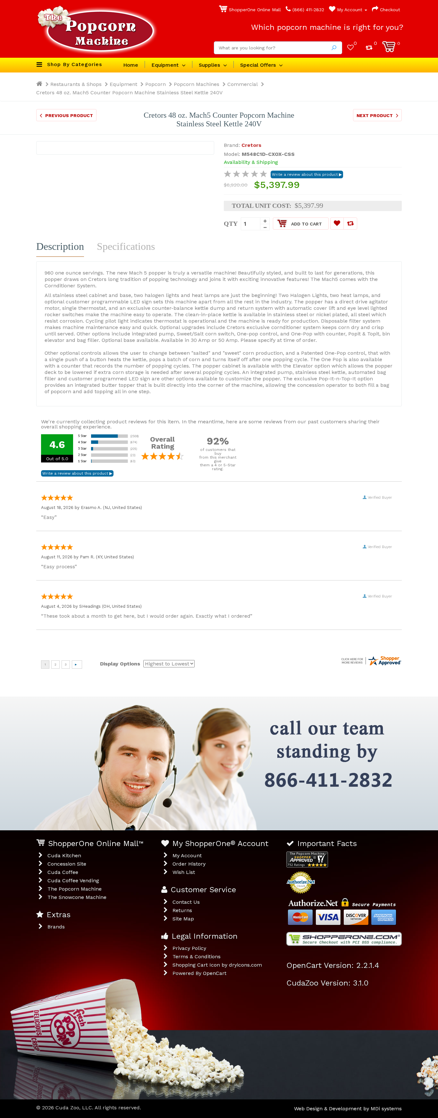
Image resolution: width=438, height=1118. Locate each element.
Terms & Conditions (197, 956)
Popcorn (155, 84)
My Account (349, 9)
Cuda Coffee (62, 872)
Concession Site (66, 864)
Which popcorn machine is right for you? (327, 27)
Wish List (184, 872)
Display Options (120, 664)
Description (60, 246)
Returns (182, 910)
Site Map (183, 919)
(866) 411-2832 (307, 9)
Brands (56, 927)
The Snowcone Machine (76, 897)
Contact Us (186, 902)
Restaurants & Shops (76, 84)
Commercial (242, 84)
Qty (231, 223)
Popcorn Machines (196, 84)
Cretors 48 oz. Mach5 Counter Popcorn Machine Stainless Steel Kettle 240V (129, 92)
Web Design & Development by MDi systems (348, 1108)
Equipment (123, 84)
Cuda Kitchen (64, 855)
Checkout (389, 9)
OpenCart (214, 973)
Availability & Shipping (251, 162)
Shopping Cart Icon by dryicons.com (217, 965)
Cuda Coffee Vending (73, 880)
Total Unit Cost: (261, 205)
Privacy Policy (189, 948)
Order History (189, 864)
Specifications (126, 246)
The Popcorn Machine (74, 889)
